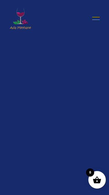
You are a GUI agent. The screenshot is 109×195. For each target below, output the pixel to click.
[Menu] (94, 18)
